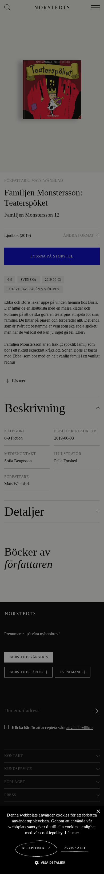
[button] (52, 862)
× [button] (98, 811)
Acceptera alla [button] (36, 848)
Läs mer (88, 832)
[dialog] (52, 437)
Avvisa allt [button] (74, 848)
